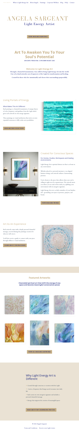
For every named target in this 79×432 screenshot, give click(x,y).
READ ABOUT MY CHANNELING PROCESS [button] (41, 410)
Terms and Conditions (30, 428)
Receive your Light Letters (47, 428)
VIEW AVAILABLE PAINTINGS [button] (38, 37)
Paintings (42, 3)
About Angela (34, 3)
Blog (61, 3)
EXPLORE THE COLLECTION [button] (14, 128)
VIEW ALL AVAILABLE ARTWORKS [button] (39, 352)
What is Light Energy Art (20, 3)
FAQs (66, 3)
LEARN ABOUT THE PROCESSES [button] (14, 245)
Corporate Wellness (53, 3)
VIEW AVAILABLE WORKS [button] (50, 203)
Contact (72, 3)
